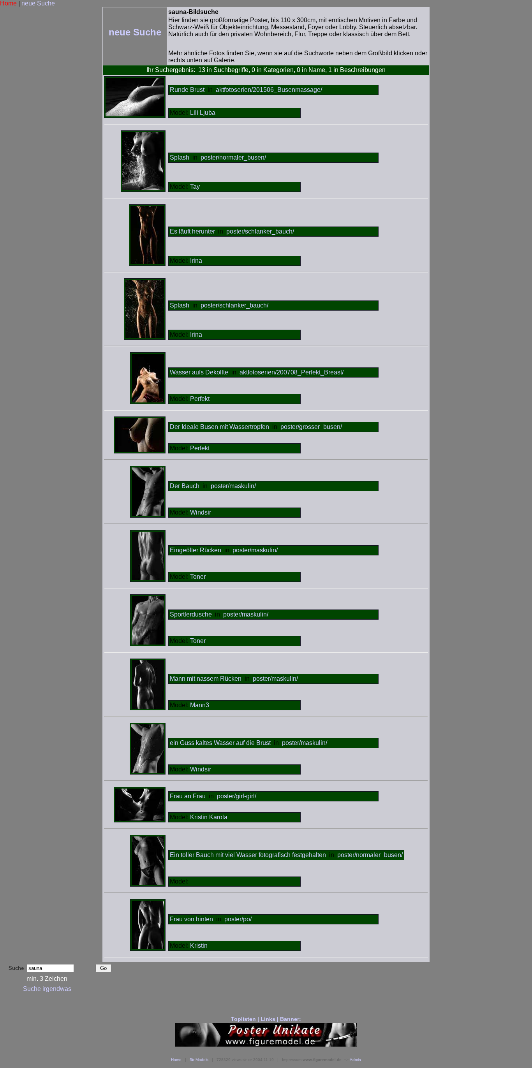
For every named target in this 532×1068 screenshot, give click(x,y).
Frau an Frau (188, 796)
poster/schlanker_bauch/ (260, 231)
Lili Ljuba (202, 112)
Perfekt (200, 398)
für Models (199, 1059)
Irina (196, 260)
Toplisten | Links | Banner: (266, 1019)
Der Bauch (185, 486)
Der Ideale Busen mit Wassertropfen (219, 426)
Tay (195, 186)
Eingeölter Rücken (195, 550)
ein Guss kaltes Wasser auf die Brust (220, 743)
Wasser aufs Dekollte (199, 372)
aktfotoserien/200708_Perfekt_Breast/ (292, 372)
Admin (355, 1059)
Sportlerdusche (191, 614)
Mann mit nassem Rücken (205, 678)
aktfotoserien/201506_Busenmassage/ (269, 89)
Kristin (199, 945)
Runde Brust (187, 89)
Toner (198, 576)
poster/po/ (238, 919)
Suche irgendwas (47, 988)
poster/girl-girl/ (236, 796)
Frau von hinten (191, 919)
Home (8, 3)
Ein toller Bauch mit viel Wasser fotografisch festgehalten (248, 855)
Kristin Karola (208, 817)
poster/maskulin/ (233, 486)
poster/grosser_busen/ (311, 426)
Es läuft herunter (192, 231)
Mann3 (199, 705)
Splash (179, 157)
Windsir (200, 512)
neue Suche (38, 3)
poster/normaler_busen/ (233, 157)
